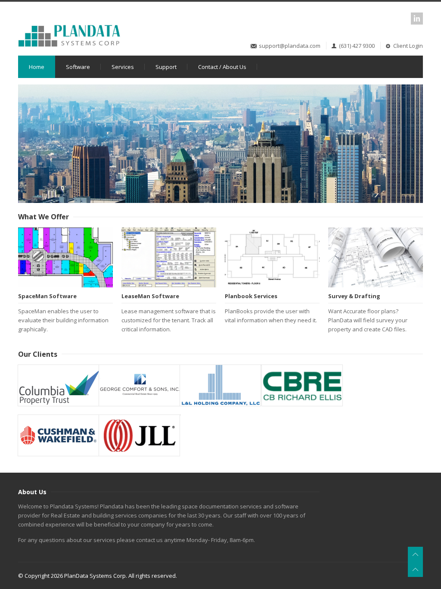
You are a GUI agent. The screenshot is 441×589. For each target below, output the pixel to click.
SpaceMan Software (47, 296)
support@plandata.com (289, 46)
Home (36, 67)
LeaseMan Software (150, 296)
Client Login (408, 46)
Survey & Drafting (354, 296)
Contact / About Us (222, 67)
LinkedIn (417, 18)
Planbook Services (251, 296)
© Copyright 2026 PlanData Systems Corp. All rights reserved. (97, 576)
